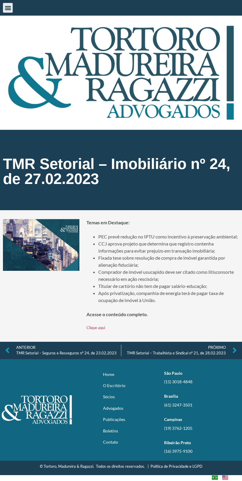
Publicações (114, 419)
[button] (8, 8)
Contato (110, 441)
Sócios (109, 396)
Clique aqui (95, 327)
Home (108, 374)
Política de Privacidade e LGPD (176, 466)
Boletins (110, 430)
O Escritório (114, 385)
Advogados (113, 408)
